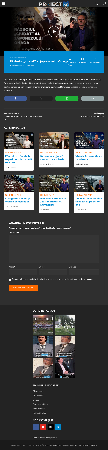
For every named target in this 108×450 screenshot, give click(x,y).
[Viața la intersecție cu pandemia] (89, 140)
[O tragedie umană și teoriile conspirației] (19, 183)
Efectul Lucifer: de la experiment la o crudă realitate (18, 159)
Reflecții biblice (39, 413)
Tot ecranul (82, 62)
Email (41, 267)
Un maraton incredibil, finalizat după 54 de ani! (89, 201)
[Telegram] (58, 427)
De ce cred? (38, 395)
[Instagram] (51, 427)
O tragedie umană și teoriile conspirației (17, 200)
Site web (72, 267)
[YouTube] (43, 427)
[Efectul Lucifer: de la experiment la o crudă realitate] (19, 140)
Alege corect (38, 391)
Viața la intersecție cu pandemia (89, 158)
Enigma (36, 400)
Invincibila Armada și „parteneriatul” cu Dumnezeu (53, 201)
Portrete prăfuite (40, 404)
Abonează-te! (95, 62)
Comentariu (14, 232)
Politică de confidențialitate (45, 437)
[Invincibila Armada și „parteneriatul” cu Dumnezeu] (54, 183)
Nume (12, 267)
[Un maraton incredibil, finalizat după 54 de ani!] (89, 183)
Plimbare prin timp (18, 57)
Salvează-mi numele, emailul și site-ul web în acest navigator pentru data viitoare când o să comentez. (53, 279)
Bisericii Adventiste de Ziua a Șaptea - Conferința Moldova (71, 445)
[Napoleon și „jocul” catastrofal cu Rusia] (54, 140)
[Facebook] (36, 427)
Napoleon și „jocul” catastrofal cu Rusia (52, 158)
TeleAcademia (39, 408)
